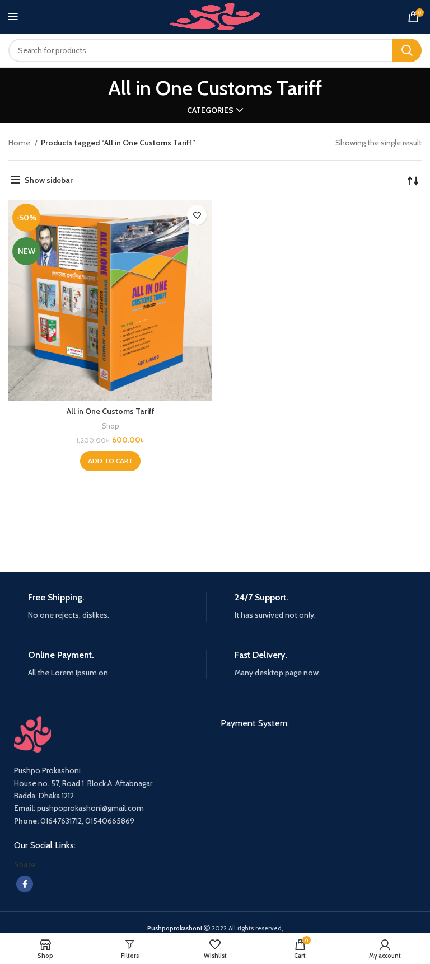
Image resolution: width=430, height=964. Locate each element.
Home (20, 143)
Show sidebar (49, 180)
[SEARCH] (407, 50)
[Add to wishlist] (197, 215)
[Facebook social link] (24, 884)
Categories (210, 110)
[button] (110, 461)
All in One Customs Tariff (111, 411)
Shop (110, 425)
